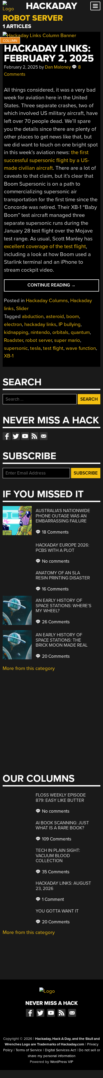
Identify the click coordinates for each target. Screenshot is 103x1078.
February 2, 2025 (21, 67)
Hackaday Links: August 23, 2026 (63, 885)
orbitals (60, 332)
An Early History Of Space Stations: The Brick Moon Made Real (62, 640)
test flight (53, 348)
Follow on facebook (7, 436)
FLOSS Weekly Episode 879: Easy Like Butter (61, 797)
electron (13, 324)
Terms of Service (29, 1050)
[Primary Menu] (95, 6)
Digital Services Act (60, 1050)
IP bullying (70, 324)
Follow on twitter (16, 436)
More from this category (29, 668)
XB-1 (8, 356)
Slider (22, 308)
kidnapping (16, 332)
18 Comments (55, 532)
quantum (80, 332)
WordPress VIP (61, 1062)
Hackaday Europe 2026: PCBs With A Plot (62, 547)
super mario (67, 340)
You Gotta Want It (57, 911)
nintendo (40, 332)
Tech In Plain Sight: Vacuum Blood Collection (58, 856)
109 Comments (56, 839)
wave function (81, 348)
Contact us (44, 436)
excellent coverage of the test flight (45, 246)
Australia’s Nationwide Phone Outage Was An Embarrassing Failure (63, 516)
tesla (35, 348)
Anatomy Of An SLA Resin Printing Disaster (63, 575)
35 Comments (55, 872)
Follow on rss (34, 436)
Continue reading (61, 286)
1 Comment (52, 899)
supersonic (16, 348)
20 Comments (55, 656)
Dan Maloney (58, 67)
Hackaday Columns (47, 300)
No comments (55, 561)
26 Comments (55, 622)
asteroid (55, 316)
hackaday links (40, 324)
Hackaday (51, 6)
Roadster (13, 340)
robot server (38, 340)
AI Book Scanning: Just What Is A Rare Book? (62, 825)
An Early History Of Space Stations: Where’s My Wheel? (63, 606)
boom (72, 316)
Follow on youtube (25, 436)
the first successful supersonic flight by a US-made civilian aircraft (46, 160)
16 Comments (55, 589)
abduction (33, 316)
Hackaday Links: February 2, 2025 (49, 53)
